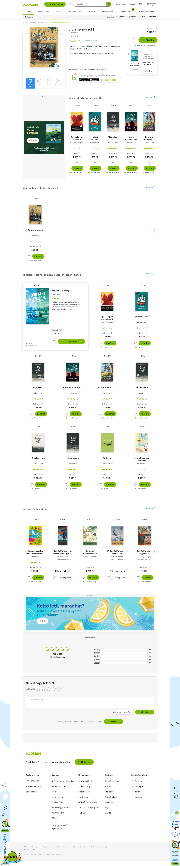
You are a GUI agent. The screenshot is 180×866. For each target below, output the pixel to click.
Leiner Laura (113, 143)
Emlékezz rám (38, 458)
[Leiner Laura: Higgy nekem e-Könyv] (73, 442)
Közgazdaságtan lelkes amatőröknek (35, 552)
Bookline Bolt (32, 791)
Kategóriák (29, 17)
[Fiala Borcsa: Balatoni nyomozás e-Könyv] (149, 121)
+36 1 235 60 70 (32, 781)
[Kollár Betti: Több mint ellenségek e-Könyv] (37, 306)
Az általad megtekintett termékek (40, 188)
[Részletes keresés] (70, 4)
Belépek (132, 4)
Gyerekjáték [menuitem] (127, 10)
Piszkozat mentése (122, 712)
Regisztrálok (120, 4)
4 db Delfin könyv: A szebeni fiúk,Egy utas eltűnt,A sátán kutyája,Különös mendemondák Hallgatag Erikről (62, 552)
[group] (30, 83)
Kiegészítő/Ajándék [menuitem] (146, 11)
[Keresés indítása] (108, 4)
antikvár (90, 520)
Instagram (140, 786)
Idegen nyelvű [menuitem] (107, 11)
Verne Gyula (95, 143)
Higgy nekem (73, 458)
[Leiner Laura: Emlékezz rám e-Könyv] (38, 442)
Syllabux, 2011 (73, 36)
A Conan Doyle (62, 557)
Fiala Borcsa (149, 143)
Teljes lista (149, 97)
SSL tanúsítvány (29, 849)
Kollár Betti (56, 295)
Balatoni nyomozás (149, 138)
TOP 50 (81, 812)
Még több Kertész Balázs (35, 509)
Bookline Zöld (58, 786)
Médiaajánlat (58, 802)
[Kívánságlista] (140, 4)
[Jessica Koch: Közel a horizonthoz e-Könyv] (131, 121)
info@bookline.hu (34, 786)
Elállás (108, 812)
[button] (63, 83)
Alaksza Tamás (62, 559)
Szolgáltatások (112, 781)
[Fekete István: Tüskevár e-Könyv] (107, 442)
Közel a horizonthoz (131, 138)
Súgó (107, 807)
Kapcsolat (109, 802)
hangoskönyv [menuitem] (75, 11)
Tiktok (138, 791)
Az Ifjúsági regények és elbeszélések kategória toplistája (52, 274)
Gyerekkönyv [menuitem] (43, 11)
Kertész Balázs (35, 236)
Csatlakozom (84, 762)
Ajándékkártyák (85, 786)
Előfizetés (152, 17)
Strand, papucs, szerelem (141, 459)
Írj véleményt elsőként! (91, 40)
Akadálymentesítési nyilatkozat (61, 827)
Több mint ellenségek (62, 290)
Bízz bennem (142, 387)
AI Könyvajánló (57, 4)
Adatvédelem (58, 812)
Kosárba (150, 39)
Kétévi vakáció (95, 138)
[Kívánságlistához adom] (134, 39)
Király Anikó (141, 464)
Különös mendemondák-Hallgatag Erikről (90, 552)
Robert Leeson (117, 557)
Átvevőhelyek (111, 797)
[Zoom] (57, 65)
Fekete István (107, 464)
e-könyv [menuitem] (59, 11)
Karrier (55, 791)
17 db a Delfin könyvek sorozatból (117, 552)
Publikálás (144, 712)
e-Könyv (77, 106)
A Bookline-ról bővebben (63, 781)
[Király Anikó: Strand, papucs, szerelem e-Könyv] (142, 442)
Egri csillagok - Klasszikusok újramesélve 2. (76, 138)
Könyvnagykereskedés (62, 807)
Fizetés (108, 786)
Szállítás (109, 791)
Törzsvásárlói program (127, 17)
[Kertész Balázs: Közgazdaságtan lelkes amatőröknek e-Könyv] (35, 535)
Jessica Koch (131, 143)
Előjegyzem (65, 577)
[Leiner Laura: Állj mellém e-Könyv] (113, 121)
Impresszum (57, 797)
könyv (62, 520)
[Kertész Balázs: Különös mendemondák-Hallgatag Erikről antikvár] (89, 535)
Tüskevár (107, 458)
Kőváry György (144, 557)
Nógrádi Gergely (76, 143)
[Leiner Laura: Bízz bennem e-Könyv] (142, 372)
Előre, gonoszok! (35, 230)
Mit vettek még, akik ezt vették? (85, 98)
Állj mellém (113, 137)
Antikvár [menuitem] (91, 11)
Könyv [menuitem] (28, 11)
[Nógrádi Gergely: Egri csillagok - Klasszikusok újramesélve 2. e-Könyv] (77, 121)
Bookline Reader (85, 791)
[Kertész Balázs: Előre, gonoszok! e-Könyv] (44, 47)
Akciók (142, 17)
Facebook (139, 781)
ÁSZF (54, 818)
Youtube (138, 797)
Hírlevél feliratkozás (87, 802)
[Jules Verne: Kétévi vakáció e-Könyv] (95, 121)
